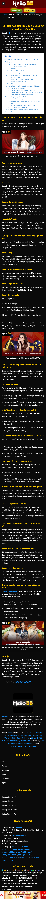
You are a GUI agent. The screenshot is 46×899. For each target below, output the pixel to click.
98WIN (12, 860)
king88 (21, 858)
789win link (13, 741)
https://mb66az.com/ (26, 849)
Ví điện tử (13, 68)
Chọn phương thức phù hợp (18, 107)
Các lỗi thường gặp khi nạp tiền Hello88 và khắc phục (24, 86)
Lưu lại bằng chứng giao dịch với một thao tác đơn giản (25, 102)
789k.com (5, 860)
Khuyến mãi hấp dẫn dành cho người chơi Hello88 (23, 109)
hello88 (4, 15)
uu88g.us (23, 746)
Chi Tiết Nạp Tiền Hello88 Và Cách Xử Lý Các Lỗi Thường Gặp (21, 61)
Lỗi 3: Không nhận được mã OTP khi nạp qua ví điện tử (26, 92)
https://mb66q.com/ (20, 847)
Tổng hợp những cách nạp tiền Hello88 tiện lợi (22, 64)
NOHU (27, 858)
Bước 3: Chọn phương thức (18, 81)
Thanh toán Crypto (16, 73)
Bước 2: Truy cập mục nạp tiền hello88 (22, 79)
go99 (10, 732)
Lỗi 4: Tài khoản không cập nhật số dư (21, 94)
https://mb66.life (24, 855)
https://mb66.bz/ (8, 852)
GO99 (26, 743)
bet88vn (5, 741)
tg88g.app (32, 746)
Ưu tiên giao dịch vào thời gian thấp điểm (23, 105)
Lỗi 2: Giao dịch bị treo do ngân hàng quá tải (23, 90)
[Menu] (3, 3)
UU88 (31, 743)
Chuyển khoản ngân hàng (18, 66)
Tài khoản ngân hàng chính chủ (20, 99)
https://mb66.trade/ (9, 855)
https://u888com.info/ (35, 732)
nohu (20, 735)
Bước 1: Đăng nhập (16, 77)
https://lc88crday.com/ (14, 743)
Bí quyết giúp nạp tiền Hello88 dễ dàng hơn (21, 97)
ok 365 (12, 738)
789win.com (34, 858)
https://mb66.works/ (10, 858)
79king (6, 738)
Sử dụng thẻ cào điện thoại (18, 71)
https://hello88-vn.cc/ (20, 835)
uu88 (42, 741)
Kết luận (10, 112)
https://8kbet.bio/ (10, 735)
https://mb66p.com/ (9, 849)
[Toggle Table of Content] (39, 56)
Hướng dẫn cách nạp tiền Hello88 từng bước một (23, 75)
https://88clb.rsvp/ (23, 738)
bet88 (39, 738)
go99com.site (24, 741)
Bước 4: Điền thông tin (17, 84)
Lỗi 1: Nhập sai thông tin (18, 88)
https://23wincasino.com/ (32, 735)
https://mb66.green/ (24, 852)
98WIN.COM (15, 746)
